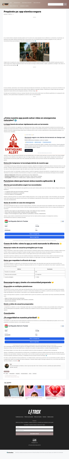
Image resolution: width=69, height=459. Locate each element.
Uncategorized (6, 371)
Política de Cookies (38, 416)
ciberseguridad (12, 373)
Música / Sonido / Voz (14, 5)
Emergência (18, 373)
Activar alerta (29, 150)
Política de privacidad (28, 416)
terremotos (34, 373)
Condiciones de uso (19, 416)
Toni (11, 364)
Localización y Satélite (24, 5)
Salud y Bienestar (37, 2)
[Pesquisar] (65, 4)
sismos (30, 373)
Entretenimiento (17, 2)
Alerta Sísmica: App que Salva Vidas (12, 376)
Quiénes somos (50, 416)
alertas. (7, 373)
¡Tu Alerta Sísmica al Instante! (11, 375)
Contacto (44, 416)
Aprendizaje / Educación (26, 2)
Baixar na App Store (34, 237)
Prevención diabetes (24, 373)
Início (11, 2)
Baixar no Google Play (34, 233)
